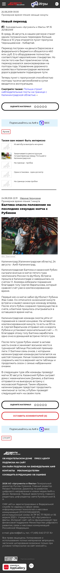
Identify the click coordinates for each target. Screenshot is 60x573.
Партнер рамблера (27, 559)
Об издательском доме (17, 458)
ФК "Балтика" (8, 256)
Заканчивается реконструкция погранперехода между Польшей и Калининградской (30, 155)
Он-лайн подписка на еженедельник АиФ (28, 466)
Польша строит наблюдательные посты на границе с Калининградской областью (24, 92)
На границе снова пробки (26, 181)
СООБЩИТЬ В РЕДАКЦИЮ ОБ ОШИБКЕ (24, 474)
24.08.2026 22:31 (9, 198)
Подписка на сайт (14, 462)
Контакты (8, 470)
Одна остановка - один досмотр (28, 172)
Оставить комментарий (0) (30, 416)
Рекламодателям (28, 470)
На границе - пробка (23, 163)
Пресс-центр (42, 458)
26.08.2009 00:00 (10, 12)
